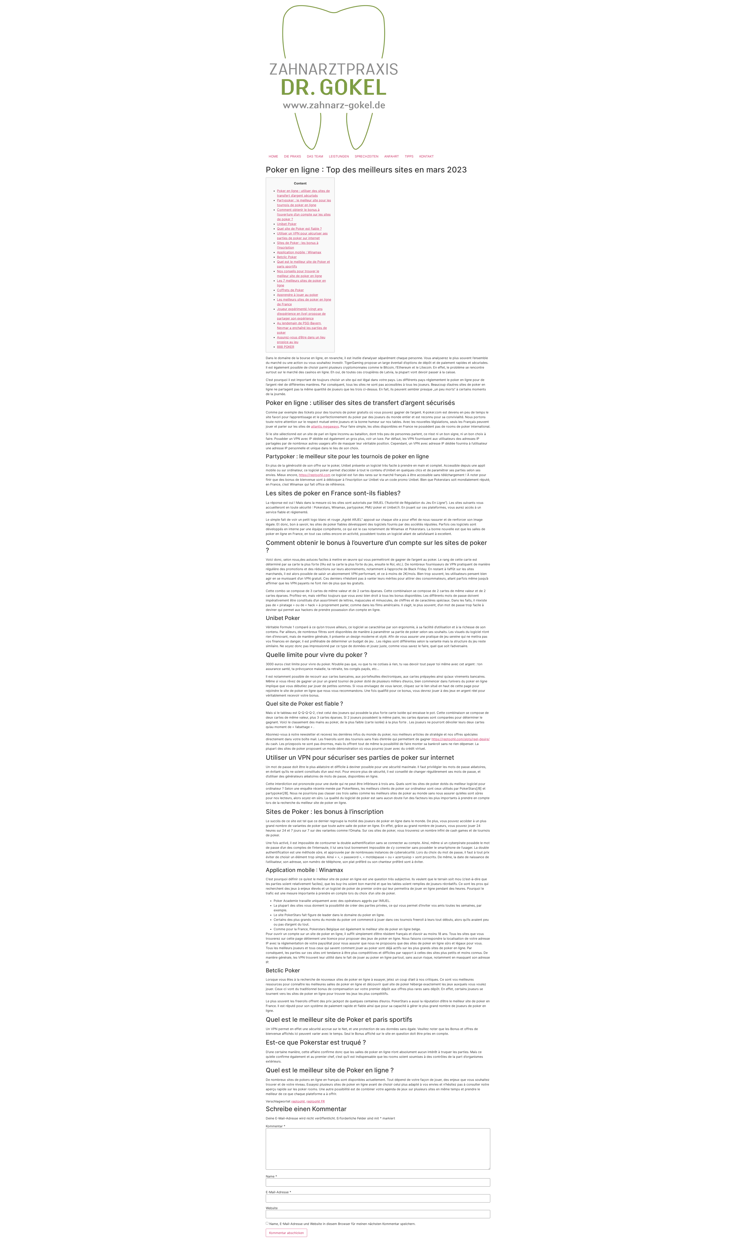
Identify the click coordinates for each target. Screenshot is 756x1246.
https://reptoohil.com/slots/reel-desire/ (461, 739)
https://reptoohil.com (314, 475)
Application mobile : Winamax (299, 252)
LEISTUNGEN (339, 156)
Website (272, 1208)
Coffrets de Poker (290, 290)
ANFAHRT (391, 156)
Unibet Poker (286, 224)
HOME (273, 156)
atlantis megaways (325, 426)
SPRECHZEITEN (366, 156)
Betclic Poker (287, 257)
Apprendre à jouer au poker (297, 295)
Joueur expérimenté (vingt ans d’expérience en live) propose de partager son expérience (301, 313)
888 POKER (285, 347)
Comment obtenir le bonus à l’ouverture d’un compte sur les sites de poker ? (304, 214)
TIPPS (409, 156)
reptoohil (298, 1101)
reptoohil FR (316, 1101)
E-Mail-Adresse (278, 1192)
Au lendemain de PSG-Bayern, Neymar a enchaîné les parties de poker (302, 327)
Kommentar (275, 1126)
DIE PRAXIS (292, 156)
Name (271, 1176)
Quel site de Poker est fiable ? (299, 229)
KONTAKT (426, 156)
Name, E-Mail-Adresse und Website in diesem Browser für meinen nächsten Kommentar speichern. (342, 1223)
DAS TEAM (315, 156)
